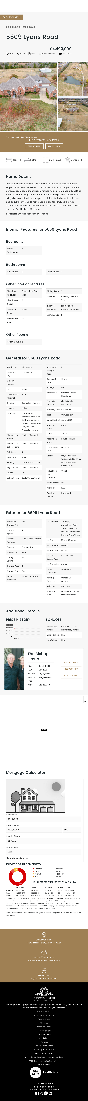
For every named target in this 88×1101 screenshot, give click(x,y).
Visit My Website (72, 675)
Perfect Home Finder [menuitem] (44, 1045)
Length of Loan (13, 836)
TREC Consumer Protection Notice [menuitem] (44, 1061)
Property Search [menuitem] (44, 1011)
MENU (78, 5)
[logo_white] (13, 5)
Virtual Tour (67, 53)
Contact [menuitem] (44, 1042)
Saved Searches (48, 53)
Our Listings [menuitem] (44, 1038)
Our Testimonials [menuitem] (44, 1034)
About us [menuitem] (44, 1023)
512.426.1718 (44, 685)
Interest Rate (12, 847)
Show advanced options (17, 858)
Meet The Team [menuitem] (44, 1026)
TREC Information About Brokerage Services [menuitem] (44, 1057)
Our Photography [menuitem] (44, 1030)
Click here (66, 471)
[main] (44, 479)
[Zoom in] (85, 698)
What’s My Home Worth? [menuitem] (44, 1015)
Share (22, 53)
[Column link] (44, 938)
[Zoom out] (85, 701)
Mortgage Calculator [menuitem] (44, 1053)
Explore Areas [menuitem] (44, 1019)
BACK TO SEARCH (11, 17)
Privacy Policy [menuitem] (44, 1065)
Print (33, 53)
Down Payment (13, 825)
